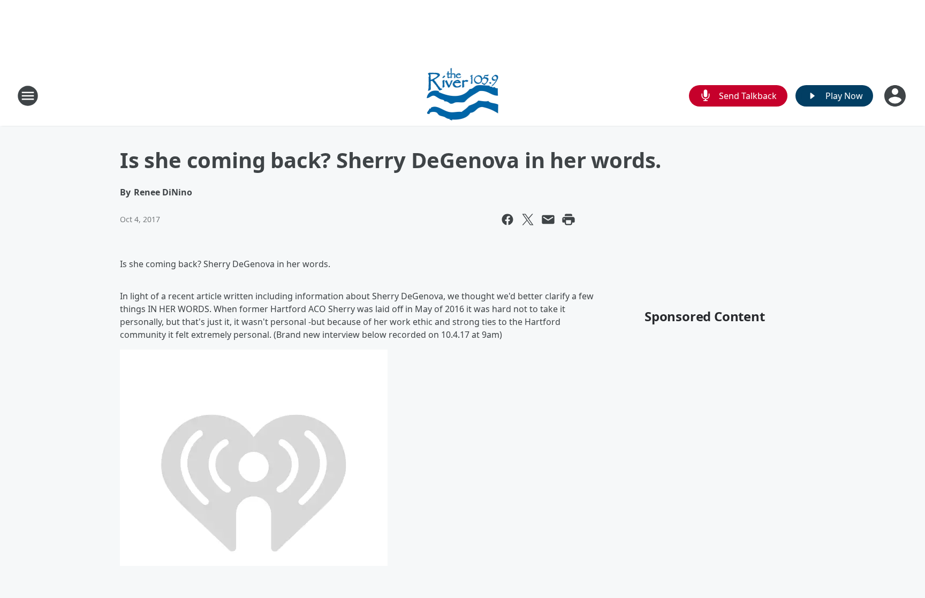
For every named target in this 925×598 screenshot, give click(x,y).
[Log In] (896, 96)
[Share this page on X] (527, 219)
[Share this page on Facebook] (507, 219)
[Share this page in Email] (548, 219)
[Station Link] (463, 95)
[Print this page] (568, 219)
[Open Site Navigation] (28, 96)
